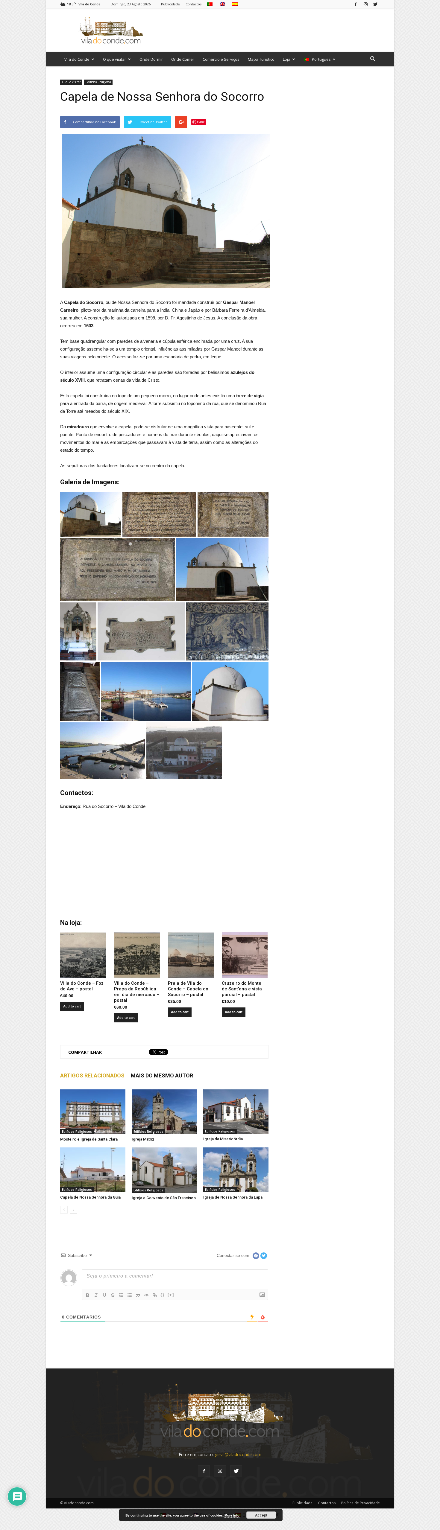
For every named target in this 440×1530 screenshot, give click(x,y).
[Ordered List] (121, 1295)
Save (201, 122)
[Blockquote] (138, 1295)
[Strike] (113, 1295)
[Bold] (88, 1295)
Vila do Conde (76, 59)
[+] (171, 1294)
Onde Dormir (151, 59)
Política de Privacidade (360, 1502)
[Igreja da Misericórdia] (235, 1111)
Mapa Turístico (261, 59)
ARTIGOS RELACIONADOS (92, 1075)
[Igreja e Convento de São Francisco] (164, 1170)
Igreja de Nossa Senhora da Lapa (233, 1197)
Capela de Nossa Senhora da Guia (90, 1197)
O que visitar (114, 59)
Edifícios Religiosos (98, 82)
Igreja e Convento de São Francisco (164, 1198)
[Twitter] (375, 4)
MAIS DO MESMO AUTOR (162, 1075)
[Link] (155, 1295)
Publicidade (170, 4)
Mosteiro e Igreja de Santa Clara (89, 1139)
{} (162, 1294)
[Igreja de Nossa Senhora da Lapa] (235, 1169)
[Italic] (96, 1295)
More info (231, 1515)
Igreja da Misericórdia (223, 1139)
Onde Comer (182, 59)
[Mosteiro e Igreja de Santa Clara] (92, 1111)
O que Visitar (71, 82)
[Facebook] (355, 4)
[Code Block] (146, 1295)
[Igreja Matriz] (164, 1111)
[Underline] (104, 1295)
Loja (286, 59)
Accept (261, 1515)
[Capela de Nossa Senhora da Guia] (92, 1169)
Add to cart (72, 1006)
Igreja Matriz (143, 1139)
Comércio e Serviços (221, 59)
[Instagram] (365, 4)
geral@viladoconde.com (238, 1454)
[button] (372, 59)
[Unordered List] (129, 1295)
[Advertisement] (271, 30)
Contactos (193, 4)
